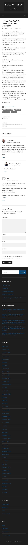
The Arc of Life (6, 285)
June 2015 (4, 489)
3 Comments (17, 28)
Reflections (13, 106)
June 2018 (4, 445)
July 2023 (4, 362)
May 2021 (4, 387)
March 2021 (5, 391)
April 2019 (4, 432)
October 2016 (5, 470)
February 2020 (6, 410)
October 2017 (5, 448)
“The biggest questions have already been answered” (12, 125)
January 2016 (5, 480)
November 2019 (6, 419)
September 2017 (6, 451)
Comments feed (6, 531)
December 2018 (6, 435)
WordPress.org (6, 535)
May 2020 (4, 400)
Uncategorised (6, 513)
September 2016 (6, 473)
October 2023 (5, 356)
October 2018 (5, 441)
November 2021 (6, 378)
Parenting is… (13, 334)
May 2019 (4, 429)
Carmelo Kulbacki (6, 309)
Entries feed (5, 528)
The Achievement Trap (8, 294)
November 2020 (6, 394)
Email (3, 241)
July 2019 (4, 426)
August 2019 (5, 422)
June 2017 (4, 461)
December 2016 (6, 467)
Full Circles (14, 5)
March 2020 (5, 406)
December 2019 (6, 416)
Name (4, 234)
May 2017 (4, 464)
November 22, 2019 (7, 28)
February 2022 (6, 375)
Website (4, 249)
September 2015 (6, 483)
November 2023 (6, 352)
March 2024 (5, 346)
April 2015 (4, 492)
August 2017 (5, 454)
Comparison (5, 288)
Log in (3, 525)
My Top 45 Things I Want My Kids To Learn (13, 298)
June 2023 (4, 365)
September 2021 (6, 384)
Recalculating (5, 118)
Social (3, 510)
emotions (17, 109)
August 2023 (5, 359)
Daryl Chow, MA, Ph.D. (15, 164)
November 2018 (6, 438)
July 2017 (4, 457)
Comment (4, 217)
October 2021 (5, 381)
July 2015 (4, 486)
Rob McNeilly (10, 140)
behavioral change (8, 109)
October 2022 (5, 372)
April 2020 (4, 403)
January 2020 (5, 413)
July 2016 (4, 476)
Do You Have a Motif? (7, 291)
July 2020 (4, 397)
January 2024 (5, 349)
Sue (8, 178)
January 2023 (5, 368)
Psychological (7, 106)
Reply (3, 157)
